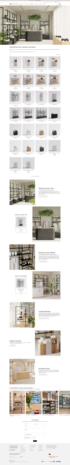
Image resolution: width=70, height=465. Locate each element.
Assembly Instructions (23, 450)
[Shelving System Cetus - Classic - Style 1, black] (15, 62)
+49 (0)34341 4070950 (38, 0)
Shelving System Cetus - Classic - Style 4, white (15, 87)
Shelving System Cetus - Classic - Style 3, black (54, 87)
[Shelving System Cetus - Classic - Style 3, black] (54, 80)
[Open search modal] (57, 4)
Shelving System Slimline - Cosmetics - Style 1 (15, 104)
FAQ (21, 446)
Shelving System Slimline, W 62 (41, 103)
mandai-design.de (52, 457)
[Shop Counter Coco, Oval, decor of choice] (54, 113)
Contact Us (22, 445)
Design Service (22, 447)
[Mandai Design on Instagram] (11, 450)
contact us (20, 51)
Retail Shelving (40, 445)
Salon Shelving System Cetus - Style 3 (28, 120)
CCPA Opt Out (32, 450)
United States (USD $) (12, 460)
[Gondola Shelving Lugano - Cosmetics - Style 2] (15, 163)
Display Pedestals (41, 450)
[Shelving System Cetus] (35, 25)
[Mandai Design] (14, 4)
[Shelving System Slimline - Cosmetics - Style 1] (15, 97)
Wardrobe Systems (23, 451)
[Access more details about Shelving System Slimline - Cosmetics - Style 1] (42, 281)
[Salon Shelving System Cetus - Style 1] (54, 97)
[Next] (42, 0)
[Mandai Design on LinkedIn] (12, 450)
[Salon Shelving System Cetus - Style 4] (41, 113)
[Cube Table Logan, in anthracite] (41, 146)
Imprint (31, 449)
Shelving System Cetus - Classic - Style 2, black (41, 70)
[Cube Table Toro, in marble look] (15, 130)
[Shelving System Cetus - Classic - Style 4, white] (15, 80)
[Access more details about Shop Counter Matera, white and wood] (39, 290)
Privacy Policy (31, 447)
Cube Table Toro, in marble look (15, 136)
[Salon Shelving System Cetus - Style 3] (28, 113)
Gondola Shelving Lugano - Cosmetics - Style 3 (28, 171)
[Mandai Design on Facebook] (9, 450)
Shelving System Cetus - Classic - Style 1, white (28, 70)
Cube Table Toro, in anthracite (54, 136)
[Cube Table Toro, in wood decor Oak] (41, 130)
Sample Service (23, 449)
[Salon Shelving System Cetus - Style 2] (15, 113)
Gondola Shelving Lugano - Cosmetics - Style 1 (54, 153)
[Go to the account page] (58, 4)
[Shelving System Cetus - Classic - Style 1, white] (28, 62)
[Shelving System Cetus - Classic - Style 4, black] (28, 80)
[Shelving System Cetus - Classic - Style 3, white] (41, 80)
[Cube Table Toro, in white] (28, 130)
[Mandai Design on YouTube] (14, 450)
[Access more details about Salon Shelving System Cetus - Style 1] (36, 218)
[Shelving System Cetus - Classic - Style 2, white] (54, 62)
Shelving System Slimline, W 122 (28, 103)
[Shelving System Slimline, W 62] (41, 97)
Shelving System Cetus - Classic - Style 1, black (15, 70)
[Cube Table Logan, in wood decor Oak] (28, 146)
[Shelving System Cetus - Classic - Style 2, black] (41, 62)
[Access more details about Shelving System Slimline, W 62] (56, 280)
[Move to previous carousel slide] (58, 389)
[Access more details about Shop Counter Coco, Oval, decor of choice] (45, 232)
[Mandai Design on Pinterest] (13, 450)
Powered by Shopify (11, 462)
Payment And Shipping (33, 445)
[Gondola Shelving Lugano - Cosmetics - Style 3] (28, 163)
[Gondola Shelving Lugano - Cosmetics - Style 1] (54, 146)
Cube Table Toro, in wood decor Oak (41, 136)
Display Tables (40, 447)
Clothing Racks (40, 446)
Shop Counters (40, 449)
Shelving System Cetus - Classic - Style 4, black (28, 87)
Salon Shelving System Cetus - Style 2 (15, 120)
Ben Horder (12, 415)
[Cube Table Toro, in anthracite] (54, 130)
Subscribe (21, 456)
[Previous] (27, 0)
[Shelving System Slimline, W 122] (28, 97)
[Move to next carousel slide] (60, 389)
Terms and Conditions (32, 446)
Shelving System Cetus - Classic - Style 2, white (54, 70)
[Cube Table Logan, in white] (15, 146)
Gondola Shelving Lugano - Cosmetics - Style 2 (15, 171)
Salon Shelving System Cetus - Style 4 (41, 120)
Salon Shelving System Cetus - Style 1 (54, 103)
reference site (38, 389)
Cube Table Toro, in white (28, 136)
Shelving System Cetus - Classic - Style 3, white (41, 87)
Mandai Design (15, 461)
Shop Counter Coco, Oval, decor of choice (54, 120)
